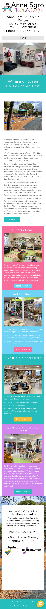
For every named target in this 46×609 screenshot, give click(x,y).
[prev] (5, 62)
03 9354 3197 (29, 31)
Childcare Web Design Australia (26, 606)
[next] (40, 62)
